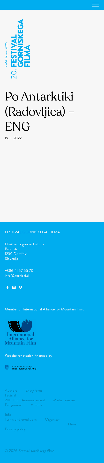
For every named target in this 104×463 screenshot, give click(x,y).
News (72, 424)
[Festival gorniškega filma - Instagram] (13, 287)
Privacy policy (15, 429)
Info (8, 414)
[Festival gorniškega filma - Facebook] (7, 287)
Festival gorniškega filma (32, 232)
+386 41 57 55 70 (19, 270)
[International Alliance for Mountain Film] (20, 343)
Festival (10, 395)
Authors (11, 390)
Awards (36, 405)
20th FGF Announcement (25, 400)
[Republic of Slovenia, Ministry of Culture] (20, 368)
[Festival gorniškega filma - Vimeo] (20, 287)
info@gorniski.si (17, 275)
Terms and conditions (21, 419)
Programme (13, 405)
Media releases (64, 400)
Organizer (52, 419)
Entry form (33, 390)
